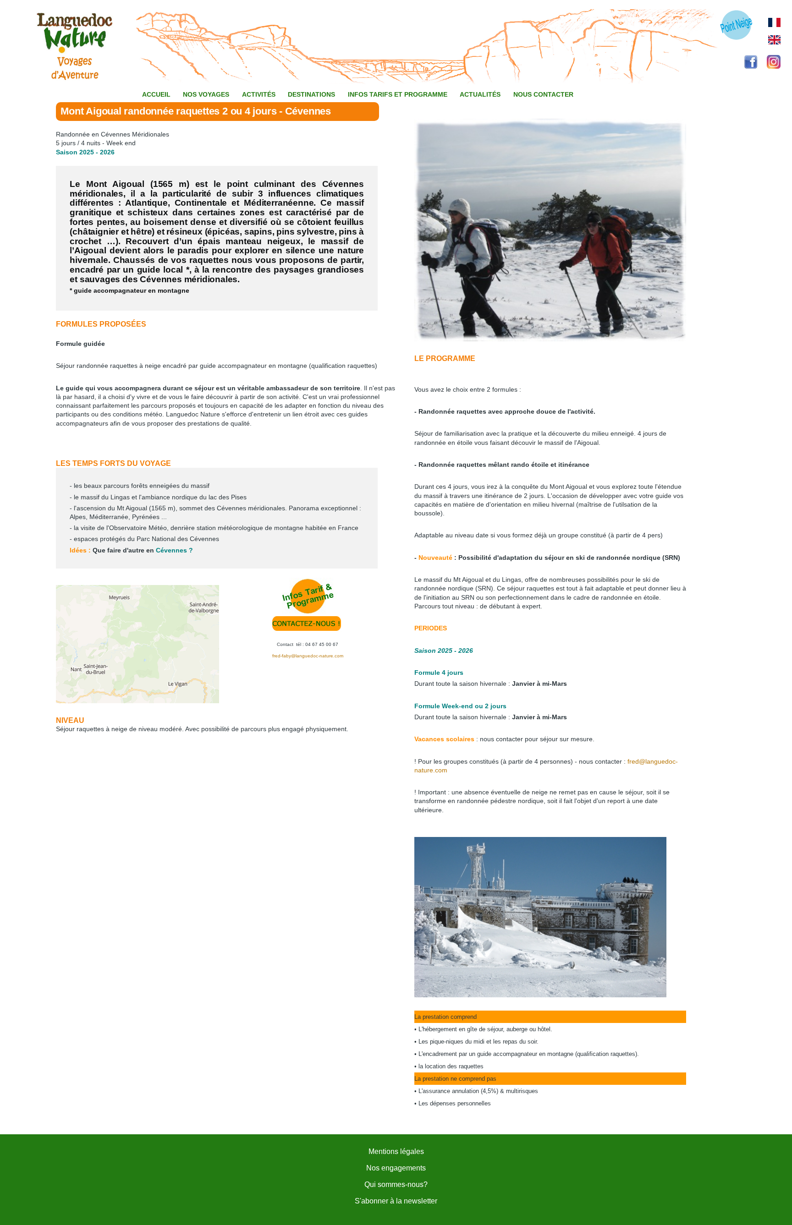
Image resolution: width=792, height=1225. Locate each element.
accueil (156, 94)
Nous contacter (543, 94)
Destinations (311, 94)
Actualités (480, 94)
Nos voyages (206, 94)
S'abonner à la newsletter (396, 1201)
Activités (258, 94)
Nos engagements (396, 1168)
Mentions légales (396, 1151)
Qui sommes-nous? (396, 1184)
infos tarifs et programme (397, 94)
